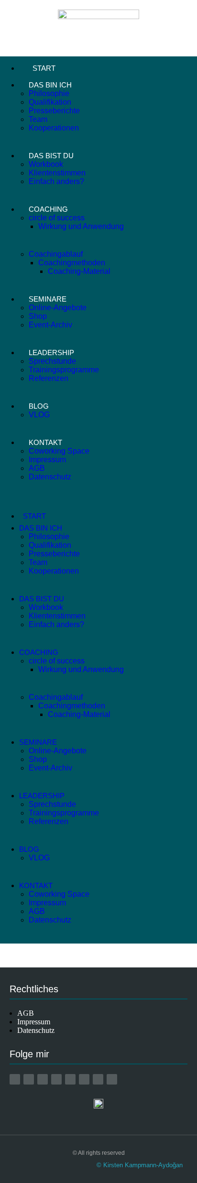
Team (38, 119)
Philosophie (49, 93)
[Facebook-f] (28, 1079)
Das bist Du (51, 156)
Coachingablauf (56, 254)
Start (44, 68)
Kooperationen (54, 128)
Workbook (46, 164)
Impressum (47, 460)
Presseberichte (54, 111)
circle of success (57, 218)
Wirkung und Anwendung (81, 226)
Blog (39, 406)
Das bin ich (50, 85)
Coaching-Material (79, 271)
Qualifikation (50, 102)
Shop (38, 316)
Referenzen (48, 378)
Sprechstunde (52, 361)
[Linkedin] (84, 1079)
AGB (37, 468)
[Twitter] (98, 1079)
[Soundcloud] (112, 1079)
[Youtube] (56, 1079)
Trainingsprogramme (64, 370)
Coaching (48, 209)
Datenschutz (50, 477)
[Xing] (70, 1079)
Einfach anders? (56, 181)
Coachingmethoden (71, 263)
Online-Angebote (58, 308)
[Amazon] (15, 1079)
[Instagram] (42, 1079)
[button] (98, 504)
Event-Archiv (50, 325)
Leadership (51, 352)
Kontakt (45, 442)
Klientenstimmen (57, 173)
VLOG (39, 415)
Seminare (47, 299)
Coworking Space (59, 451)
